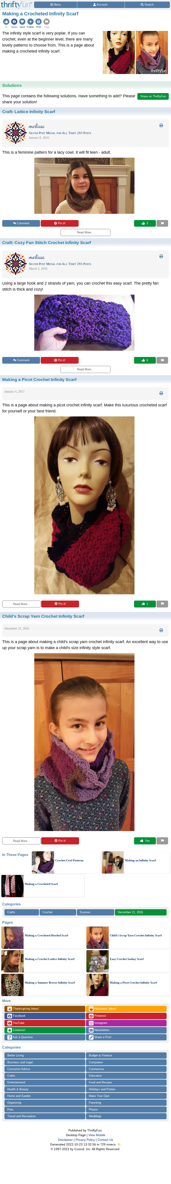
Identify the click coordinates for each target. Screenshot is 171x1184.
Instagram (100, 1023)
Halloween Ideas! (103, 1009)
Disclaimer (65, 1139)
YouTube (18, 1023)
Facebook (19, 1015)
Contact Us (105, 1139)
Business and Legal (20, 1062)
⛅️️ (119, 1144)
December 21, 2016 (130, 912)
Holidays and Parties (102, 1089)
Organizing (14, 1102)
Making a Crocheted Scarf (41, 884)
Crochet (48, 912)
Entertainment (16, 1082)
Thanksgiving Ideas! (23, 1009)
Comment (23, 223)
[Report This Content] (162, 223)
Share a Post (102, 1037)
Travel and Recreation (21, 1116)
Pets (10, 1109)
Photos (93, 1109)
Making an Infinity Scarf (140, 860)
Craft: (28, 111)
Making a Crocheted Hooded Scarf (46, 935)
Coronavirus (96, 1069)
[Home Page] (16, 2)
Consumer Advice (18, 1069)
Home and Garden (19, 1096)
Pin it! (61, 223)
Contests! (18, 1030)
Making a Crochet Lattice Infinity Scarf (49, 959)
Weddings (95, 1116)
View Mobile (96, 1135)
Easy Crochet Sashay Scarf (127, 959)
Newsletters (102, 1030)
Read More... (21, 604)
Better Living (15, 1055)
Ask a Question (22, 1037)
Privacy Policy (85, 1139)
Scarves (85, 912)
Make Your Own (99, 1096)
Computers (96, 1062)
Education (95, 1075)
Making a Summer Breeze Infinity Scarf (50, 982)
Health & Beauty (17, 1089)
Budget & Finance (100, 1055)
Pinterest (100, 1015)
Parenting (95, 1102)
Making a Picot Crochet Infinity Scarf (133, 982)
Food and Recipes (100, 1082)
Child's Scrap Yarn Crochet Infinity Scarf (136, 935)
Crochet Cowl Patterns (69, 860)
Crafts (11, 912)
